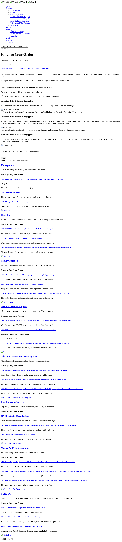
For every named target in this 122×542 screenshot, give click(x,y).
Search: (4, 160)
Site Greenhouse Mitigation (20, 19)
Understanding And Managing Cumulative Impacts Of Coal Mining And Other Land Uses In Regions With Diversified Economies (46, 471)
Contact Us (10, 42)
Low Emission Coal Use (19, 21)
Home (8, 6)
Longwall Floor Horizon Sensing (14, 202)
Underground (15, 10)
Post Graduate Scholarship (20, 34)
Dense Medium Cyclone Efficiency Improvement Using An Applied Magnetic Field (31, 275)
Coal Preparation (16, 15)
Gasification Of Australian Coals (15, 416)
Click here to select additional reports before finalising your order (25, 68)
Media (8, 38)
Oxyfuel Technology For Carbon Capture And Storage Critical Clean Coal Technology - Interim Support (39, 425)
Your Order (10, 40)
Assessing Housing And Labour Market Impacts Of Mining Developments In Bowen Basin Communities (38, 462)
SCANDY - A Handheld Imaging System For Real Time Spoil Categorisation (29, 229)
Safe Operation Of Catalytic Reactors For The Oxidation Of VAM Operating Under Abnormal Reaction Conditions (42, 389)
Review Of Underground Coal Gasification (18, 435)
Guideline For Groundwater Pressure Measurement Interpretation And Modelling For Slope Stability (37, 247)
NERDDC (14, 25)
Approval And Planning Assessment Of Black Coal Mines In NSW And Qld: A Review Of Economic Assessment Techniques (44, 480)
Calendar (13, 36)
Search (8, 27)
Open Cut (14, 12)
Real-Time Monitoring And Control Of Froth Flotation (22, 284)
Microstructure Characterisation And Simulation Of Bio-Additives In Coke (28, 330)
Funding (9, 29)
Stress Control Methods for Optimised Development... (23, 517)
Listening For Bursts (10, 192)
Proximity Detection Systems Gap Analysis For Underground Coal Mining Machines (32, 179)
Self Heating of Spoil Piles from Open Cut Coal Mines (23, 508)
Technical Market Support (20, 17)
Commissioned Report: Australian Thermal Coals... (22, 526)
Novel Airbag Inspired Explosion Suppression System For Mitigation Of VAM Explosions (33, 379)
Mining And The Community (21, 23)
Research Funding (17, 32)
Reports (9, 8)
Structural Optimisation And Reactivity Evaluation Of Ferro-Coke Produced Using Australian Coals (37, 320)
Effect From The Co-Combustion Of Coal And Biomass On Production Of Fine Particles (37, 343)
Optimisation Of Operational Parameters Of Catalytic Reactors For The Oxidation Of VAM (34, 370)
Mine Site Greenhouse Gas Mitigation (19, 356)
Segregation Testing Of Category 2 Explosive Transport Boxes (24, 238)
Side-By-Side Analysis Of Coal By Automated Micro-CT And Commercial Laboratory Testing (35, 293)
